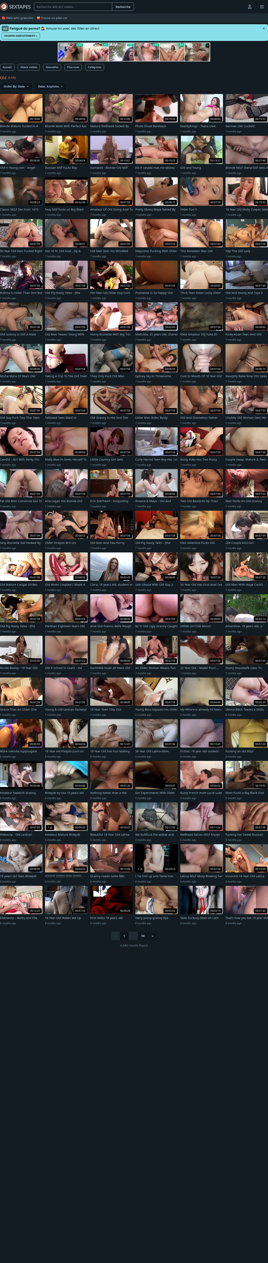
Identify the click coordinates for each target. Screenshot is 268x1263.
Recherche (123, 7)
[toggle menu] (240, 7)
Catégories (94, 67)
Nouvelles (52, 67)
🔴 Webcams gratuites (17, 18)
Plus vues (73, 67)
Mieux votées (29, 67)
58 (143, 936)
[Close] (263, 28)
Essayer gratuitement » (20, 36)
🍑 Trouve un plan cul (52, 18)
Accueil (7, 67)
